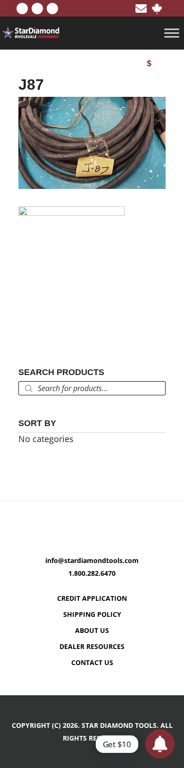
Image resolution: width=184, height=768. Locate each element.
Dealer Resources (92, 646)
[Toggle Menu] (171, 33)
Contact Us (92, 662)
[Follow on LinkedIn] (37, 8)
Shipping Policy (92, 614)
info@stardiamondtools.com (92, 560)
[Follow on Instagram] (52, 8)
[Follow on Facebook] (22, 8)
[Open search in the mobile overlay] (92, 388)
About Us (92, 630)
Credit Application (92, 598)
